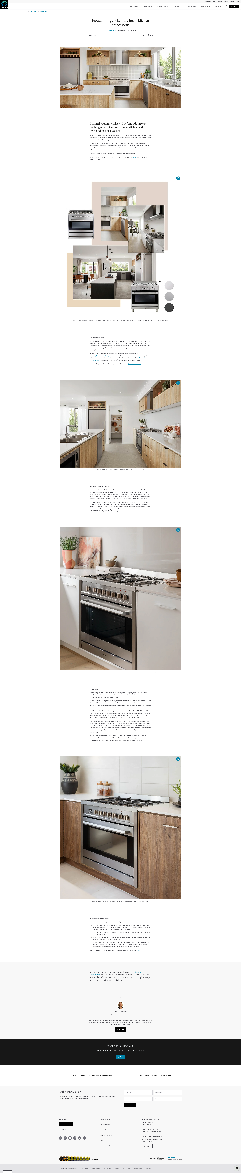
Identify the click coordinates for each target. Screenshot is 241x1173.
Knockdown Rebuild (162, 6)
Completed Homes (191, 6)
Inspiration (218, 6)
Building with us (205, 6)
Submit (130, 1105)
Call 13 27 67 (65, 1130)
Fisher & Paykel (106, 356)
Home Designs (134, 6)
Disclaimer (117, 1168)
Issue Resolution (126, 1168)
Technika (116, 356)
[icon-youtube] (70, 1138)
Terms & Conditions (95, 1168)
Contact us (234, 6)
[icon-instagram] (65, 1138)
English (6, 1172)
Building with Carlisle (107, 1146)
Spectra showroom (134, 364)
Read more (120, 1029)
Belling (94, 356)
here (138, 950)
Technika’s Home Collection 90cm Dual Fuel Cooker (120, 320)
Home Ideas (43, 11)
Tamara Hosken (112, 30)
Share (143, 35)
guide (135, 157)
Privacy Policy (85, 1168)
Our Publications (107, 1168)
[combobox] (7, 1171)
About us (103, 1140)
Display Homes (148, 6)
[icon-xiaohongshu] (84, 1138)
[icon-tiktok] (74, 1138)
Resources (33, 11)
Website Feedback (138, 1168)
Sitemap (148, 1168)
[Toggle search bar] (226, 6)
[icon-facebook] (60, 1138)
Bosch (98, 356)
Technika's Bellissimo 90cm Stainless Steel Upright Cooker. (152, 320)
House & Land (176, 6)
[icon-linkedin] (79, 1138)
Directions (147, 1146)
